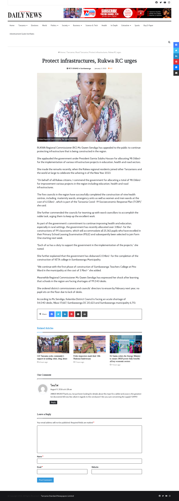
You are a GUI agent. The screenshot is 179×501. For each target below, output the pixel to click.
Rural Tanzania (82, 52)
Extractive (125, 25)
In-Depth (114, 25)
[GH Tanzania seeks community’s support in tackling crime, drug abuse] (53, 344)
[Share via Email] (78, 314)
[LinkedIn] (65, 314)
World (44, 25)
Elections (34, 25)
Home (12, 25)
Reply (53, 402)
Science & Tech (92, 25)
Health (104, 25)
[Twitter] (58, 314)
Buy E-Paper (148, 25)
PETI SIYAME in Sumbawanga (80, 68)
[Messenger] (176, 67)
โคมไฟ (54, 385)
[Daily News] (25, 14)
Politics (53, 25)
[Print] (84, 314)
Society (65, 25)
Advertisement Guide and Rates (22, 34)
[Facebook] (52, 314)
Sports (137, 25)
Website (95, 467)
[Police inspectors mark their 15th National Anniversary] (89, 344)
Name (40, 456)
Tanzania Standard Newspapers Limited (57, 496)
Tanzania (22, 25)
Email (40, 467)
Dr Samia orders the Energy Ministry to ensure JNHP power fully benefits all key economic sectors (125, 358)
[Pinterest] (71, 314)
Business (76, 25)
